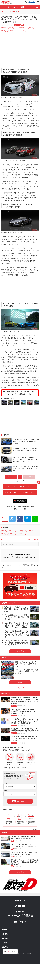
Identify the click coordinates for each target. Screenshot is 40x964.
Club (31, 2)
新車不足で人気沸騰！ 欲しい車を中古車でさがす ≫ (20, 492)
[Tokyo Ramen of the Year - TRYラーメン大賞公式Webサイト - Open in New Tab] (20, 922)
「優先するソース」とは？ (20, 509)
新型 (22, 7)
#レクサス (10, 30)
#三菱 (3, 30)
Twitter (16, 906)
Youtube (23, 906)
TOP (2, 11)
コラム (19, 11)
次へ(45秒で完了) (20, 801)
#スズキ (18, 27)
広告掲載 (5, 947)
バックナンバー (20, 688)
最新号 (20, 682)
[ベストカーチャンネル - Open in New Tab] (20, 586)
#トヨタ (4, 27)
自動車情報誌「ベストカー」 (6, 2)
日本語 (24, 900)
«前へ (9, 477)
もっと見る (20, 651)
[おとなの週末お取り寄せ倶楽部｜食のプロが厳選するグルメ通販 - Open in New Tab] (13, 916)
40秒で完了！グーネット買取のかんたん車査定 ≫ (20, 487)
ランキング (5, 7)
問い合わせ (5, 938)
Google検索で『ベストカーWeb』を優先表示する (20, 506)
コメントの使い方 (32, 539)
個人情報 (5, 934)
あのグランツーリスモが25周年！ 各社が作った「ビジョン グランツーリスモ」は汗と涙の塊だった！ (19, 19)
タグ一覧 (5, 942)
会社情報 (5, 929)
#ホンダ (11, 27)
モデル (5, 791)
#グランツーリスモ (20, 30)
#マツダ (24, 27)
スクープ (15, 7)
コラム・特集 (11, 11)
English (16, 900)
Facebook (19, 906)
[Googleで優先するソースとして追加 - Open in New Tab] (20, 501)
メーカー (6, 783)
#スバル (31, 27)
